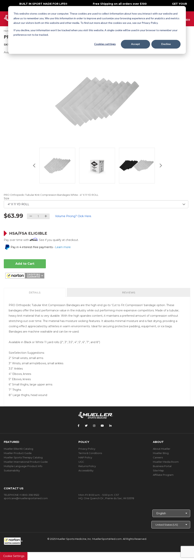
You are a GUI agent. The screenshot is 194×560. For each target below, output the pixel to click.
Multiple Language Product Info (23, 466)
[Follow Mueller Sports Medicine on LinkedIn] (110, 425)
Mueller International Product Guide (26, 461)
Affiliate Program (163, 474)
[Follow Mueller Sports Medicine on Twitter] (86, 425)
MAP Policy (85, 457)
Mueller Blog (161, 453)
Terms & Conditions (90, 453)
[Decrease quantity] (31, 216)
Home (7, 30)
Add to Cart (24, 263)
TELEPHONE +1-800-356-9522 (21, 494)
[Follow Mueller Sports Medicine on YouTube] (102, 425)
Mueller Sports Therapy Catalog (23, 457)
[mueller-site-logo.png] (95, 415)
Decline (166, 44)
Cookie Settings (13, 556)
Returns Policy (87, 466)
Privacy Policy (86, 448)
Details (35, 294)
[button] (13, 541)
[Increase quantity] (46, 216)
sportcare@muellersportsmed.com (26, 498)
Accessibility (85, 470)
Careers (158, 457)
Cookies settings (105, 44)
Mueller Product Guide (18, 453)
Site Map (158, 470)
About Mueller (161, 448)
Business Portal (162, 466)
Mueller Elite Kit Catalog (18, 448)
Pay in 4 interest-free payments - (41, 247)
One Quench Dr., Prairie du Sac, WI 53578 (109, 498)
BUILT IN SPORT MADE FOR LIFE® (43, 3)
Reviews (128, 292)
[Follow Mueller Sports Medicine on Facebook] (78, 425)
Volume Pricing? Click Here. (73, 216)
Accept (135, 44)
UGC (81, 461)
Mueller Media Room (166, 461)
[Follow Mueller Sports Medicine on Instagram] (94, 425)
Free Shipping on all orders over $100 (120, 3)
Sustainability (12, 470)
